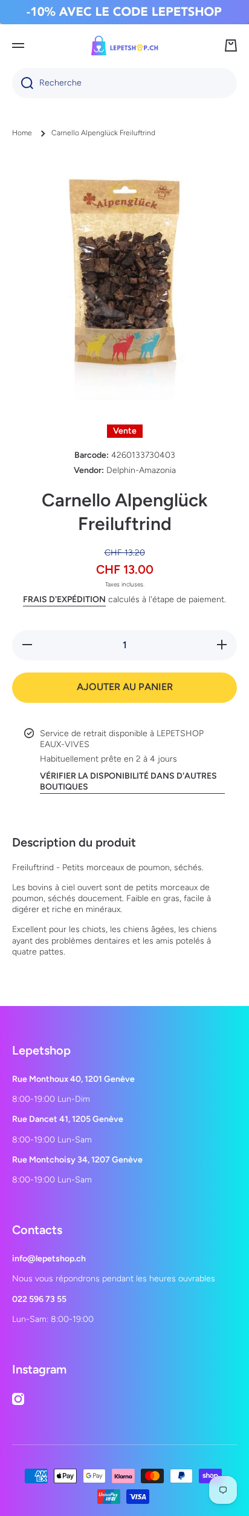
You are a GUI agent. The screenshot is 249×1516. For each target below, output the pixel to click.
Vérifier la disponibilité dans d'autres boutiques (128, 781)
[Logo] (124, 45)
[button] (231, 45)
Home (22, 133)
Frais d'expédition (64, 599)
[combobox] (124, 83)
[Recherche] (22, 83)
